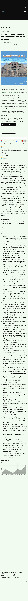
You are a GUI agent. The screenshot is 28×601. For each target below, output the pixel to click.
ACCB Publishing (13, 572)
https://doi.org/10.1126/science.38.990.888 (13, 445)
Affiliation (4, 48)
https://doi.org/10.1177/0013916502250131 (13, 280)
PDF (3, 227)
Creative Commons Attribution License (10, 92)
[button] (7, 138)
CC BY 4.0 (13, 577)
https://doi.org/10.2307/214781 (10, 457)
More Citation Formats (8, 124)
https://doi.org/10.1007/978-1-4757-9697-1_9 (13, 340)
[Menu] (25, 12)
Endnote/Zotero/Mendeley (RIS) (9, 133)
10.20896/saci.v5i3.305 (20, 121)
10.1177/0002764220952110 (6, 155)
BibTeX (3, 135)
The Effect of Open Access (20, 112)
